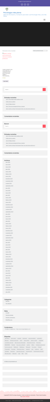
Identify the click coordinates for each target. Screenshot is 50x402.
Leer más (5, 81)
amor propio (13, 338)
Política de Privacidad (16, 400)
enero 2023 (8, 256)
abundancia (7, 338)
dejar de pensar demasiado (20, 342)
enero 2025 (8, 202)
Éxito (23, 353)
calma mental (26, 340)
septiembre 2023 (9, 237)
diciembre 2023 (9, 230)
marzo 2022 (8, 280)
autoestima (39, 338)
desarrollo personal (31, 342)
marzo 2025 (8, 197)
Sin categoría (8, 303)
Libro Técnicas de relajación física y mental (15, 106)
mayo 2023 (8, 247)
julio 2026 (8, 162)
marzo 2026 (8, 171)
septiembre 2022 (9, 266)
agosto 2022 (8, 268)
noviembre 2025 (9, 181)
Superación (12, 351)
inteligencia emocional (40, 344)
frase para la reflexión (20, 344)
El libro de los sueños (10, 101)
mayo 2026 (8, 167)
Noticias (7, 301)
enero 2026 (8, 176)
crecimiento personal (9, 342)
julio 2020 (8, 292)
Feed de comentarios (10, 317)
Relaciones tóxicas (20, 349)
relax (32, 349)
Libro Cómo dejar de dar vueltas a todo (14, 99)
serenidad (7, 351)
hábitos (32, 344)
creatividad (41, 340)
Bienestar (7, 340)
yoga (19, 353)
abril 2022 (8, 277)
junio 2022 (8, 273)
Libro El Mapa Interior (10, 104)
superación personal (20, 351)
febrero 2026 (8, 174)
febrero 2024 (8, 226)
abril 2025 (8, 195)
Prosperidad (7, 349)
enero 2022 (8, 285)
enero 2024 (8, 228)
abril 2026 (8, 169)
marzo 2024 (8, 223)
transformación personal (38, 351)
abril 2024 (8, 221)
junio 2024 (8, 216)
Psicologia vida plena (12, 13)
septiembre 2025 (9, 185)
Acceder (7, 312)
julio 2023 (8, 242)
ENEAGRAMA (7, 344)
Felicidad (13, 344)
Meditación (16, 347)
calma (21, 340)
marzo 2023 (8, 251)
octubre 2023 (9, 235)
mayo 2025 (8, 192)
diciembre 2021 (9, 287)
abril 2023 (8, 249)
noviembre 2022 (9, 261)
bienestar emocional (14, 340)
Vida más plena (8, 353)
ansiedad (19, 338)
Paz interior (34, 347)
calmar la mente (34, 340)
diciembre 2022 (9, 259)
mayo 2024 (8, 218)
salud (41, 349)
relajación (28, 349)
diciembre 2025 (9, 178)
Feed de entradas (9, 315)
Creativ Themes (25, 396)
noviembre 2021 (9, 289)
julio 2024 (8, 214)
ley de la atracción (8, 347)
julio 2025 (8, 188)
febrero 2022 (8, 282)
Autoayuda (25, 338)
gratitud (28, 344)
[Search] (44, 89)
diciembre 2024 (9, 204)
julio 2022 (8, 270)
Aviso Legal (8, 400)
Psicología (13, 349)
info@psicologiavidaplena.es (24, 1)
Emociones (38, 342)
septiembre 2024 (9, 211)
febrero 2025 (8, 200)
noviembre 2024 (9, 207)
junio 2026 (8, 164)
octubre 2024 (9, 209)
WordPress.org (9, 319)
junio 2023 (8, 244)
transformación (29, 351)
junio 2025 (8, 190)
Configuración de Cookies (37, 400)
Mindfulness (22, 347)
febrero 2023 (8, 254)
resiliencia (37, 349)
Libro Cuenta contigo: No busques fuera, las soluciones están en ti (20, 108)
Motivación (28, 347)
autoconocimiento (32, 338)
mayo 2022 (8, 275)
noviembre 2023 (9, 233)
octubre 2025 (9, 183)
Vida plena (14, 353)
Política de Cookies (26, 400)
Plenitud (39, 347)
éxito (26, 353)
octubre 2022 (9, 263)
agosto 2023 (8, 240)
